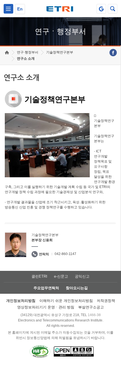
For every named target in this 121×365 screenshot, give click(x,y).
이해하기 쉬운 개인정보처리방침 (66, 301)
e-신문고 (61, 276)
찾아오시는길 (77, 288)
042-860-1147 (65, 254)
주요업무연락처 (46, 288)
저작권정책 (106, 301)
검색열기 (112, 9)
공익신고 (82, 276)
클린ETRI (39, 276)
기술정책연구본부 (59, 52)
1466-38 (94, 315)
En (20, 9)
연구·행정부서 (27, 52)
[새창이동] (101, 9)
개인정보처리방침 (20, 301)
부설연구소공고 (91, 307)
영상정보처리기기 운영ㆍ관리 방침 (45, 307)
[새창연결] (113, 52)
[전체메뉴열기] (8, 9)
